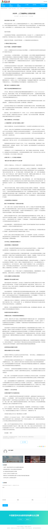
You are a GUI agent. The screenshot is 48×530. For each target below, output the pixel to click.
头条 (10, 4)
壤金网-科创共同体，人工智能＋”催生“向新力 (8, 8)
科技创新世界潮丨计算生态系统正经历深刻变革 (12, 469)
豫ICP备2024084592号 (37, 528)
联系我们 (21, 526)
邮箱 (18, 499)
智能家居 (19, 5)
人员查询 (25, 526)
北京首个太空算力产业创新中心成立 (10, 473)
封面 (18, 4)
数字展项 (3, 5)
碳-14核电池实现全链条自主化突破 (10, 471)
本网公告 (29, 526)
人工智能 (26, 4)
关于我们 (20, 519)
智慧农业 (11, 5)
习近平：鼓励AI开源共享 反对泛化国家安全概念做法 (13, 467)
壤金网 (17, 16)
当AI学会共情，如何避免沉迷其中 (9, 477)
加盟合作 (27, 519)
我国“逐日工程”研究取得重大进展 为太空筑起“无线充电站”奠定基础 (16, 475)
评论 (4, 487)
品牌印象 (34, 4)
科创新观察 (42, 4)
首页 (2, 4)
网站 (32, 499)
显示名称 (4, 499)
